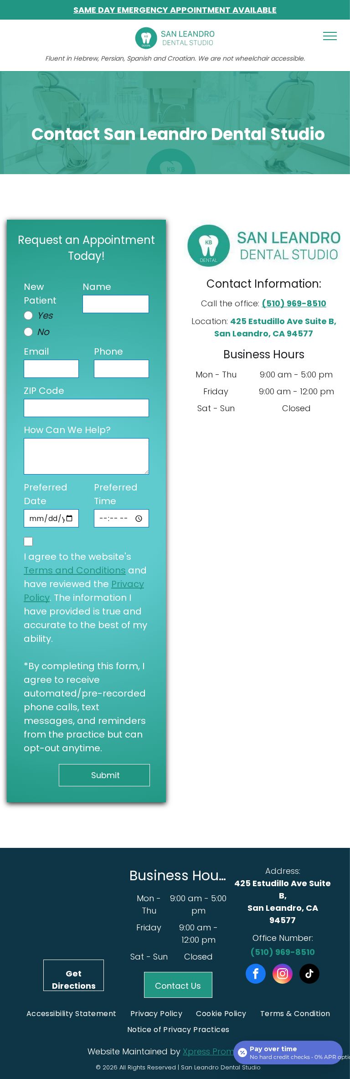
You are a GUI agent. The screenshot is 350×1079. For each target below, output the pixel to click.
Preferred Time (116, 494)
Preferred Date (45, 494)
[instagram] (283, 975)
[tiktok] (309, 975)
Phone (108, 351)
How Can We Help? (67, 429)
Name (96, 286)
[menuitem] (72, 1014)
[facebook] (256, 975)
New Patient (40, 293)
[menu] (330, 36)
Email (36, 351)
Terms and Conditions (75, 570)
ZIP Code (44, 390)
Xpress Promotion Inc (226, 1051)
